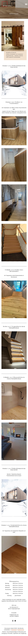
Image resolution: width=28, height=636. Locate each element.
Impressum (14, 629)
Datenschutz (21, 629)
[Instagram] (12, 620)
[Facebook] (15, 620)
